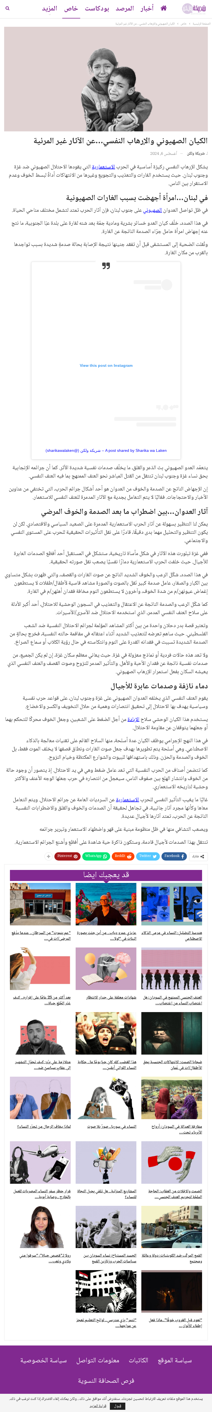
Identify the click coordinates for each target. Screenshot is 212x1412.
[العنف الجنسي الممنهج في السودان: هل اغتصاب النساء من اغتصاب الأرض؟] (171, 968)
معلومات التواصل (97, 1361)
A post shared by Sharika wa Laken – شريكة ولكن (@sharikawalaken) (106, 450)
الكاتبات (138, 1361)
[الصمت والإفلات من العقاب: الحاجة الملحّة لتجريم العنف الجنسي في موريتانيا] (171, 1162)
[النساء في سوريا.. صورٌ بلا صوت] (106, 1098)
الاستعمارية (103, 167)
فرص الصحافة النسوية (106, 1381)
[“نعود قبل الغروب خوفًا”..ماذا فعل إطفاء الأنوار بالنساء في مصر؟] (171, 1291)
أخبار (147, 9)
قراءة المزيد (98, 1406)
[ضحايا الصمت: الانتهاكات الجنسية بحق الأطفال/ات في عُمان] (171, 1033)
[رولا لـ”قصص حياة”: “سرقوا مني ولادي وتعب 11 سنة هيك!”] (40, 1227)
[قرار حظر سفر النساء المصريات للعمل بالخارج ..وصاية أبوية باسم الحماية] (40, 1162)
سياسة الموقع (175, 1361)
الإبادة (133, 719)
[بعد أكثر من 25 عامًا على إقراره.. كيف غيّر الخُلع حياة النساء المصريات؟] (40, 968)
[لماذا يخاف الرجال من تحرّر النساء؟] (40, 1098)
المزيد (49, 9)
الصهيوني (152, 210)
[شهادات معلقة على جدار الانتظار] (106, 968)
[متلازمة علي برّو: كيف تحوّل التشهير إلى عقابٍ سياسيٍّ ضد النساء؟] (40, 1033)
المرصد (125, 9)
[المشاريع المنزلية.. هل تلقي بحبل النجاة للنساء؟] (106, 1162)
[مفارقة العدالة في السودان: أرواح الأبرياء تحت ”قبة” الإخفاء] (171, 1098)
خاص (71, 9)
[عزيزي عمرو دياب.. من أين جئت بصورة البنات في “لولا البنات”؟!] (106, 904)
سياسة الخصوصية (43, 1361)
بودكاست (97, 9)
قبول (117, 1406)
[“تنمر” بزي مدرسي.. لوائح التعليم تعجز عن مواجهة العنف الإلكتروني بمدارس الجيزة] (106, 1291)
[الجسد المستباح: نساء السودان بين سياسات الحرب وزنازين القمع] (106, 1227)
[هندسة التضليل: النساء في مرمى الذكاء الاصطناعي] (171, 904)
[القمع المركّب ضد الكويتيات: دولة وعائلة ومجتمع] (171, 1227)
